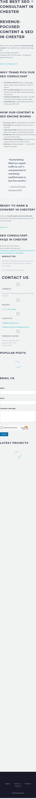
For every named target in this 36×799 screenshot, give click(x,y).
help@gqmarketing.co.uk (10, 323)
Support (7, 783)
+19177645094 (11, 309)
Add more (18, 786)
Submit (4, 434)
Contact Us (3, 227)
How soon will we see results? (9, 246)
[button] (18, 284)
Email (2, 398)
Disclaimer (28, 783)
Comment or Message (7, 408)
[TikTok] (23, 777)
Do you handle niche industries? (10, 248)
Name (2, 388)
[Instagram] (20, 777)
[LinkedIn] (15, 777)
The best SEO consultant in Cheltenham (13, 251)
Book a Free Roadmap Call (8, 64)
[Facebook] (13, 777)
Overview (29, 251)
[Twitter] (18, 777)
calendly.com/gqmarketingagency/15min (15, 327)
